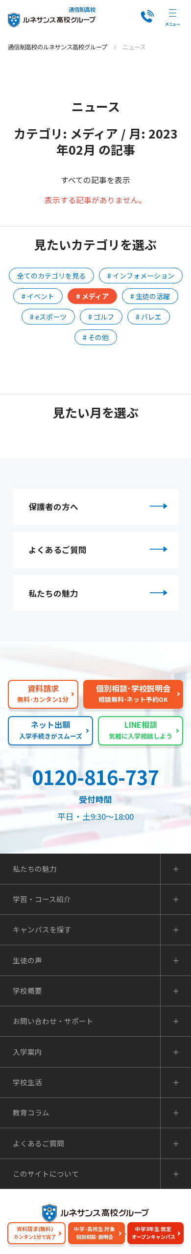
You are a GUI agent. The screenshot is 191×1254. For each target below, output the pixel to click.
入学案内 (27, 1052)
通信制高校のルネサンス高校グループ (57, 47)
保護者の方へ (53, 506)
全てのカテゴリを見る (51, 275)
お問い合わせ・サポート (53, 1021)
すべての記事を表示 (95, 179)
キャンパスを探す (42, 929)
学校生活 (27, 1082)
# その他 (96, 337)
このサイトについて (46, 1174)
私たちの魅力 (53, 593)
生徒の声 (27, 960)
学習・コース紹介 (42, 899)
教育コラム (31, 1112)
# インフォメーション (140, 275)
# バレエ (149, 317)
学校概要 (27, 991)
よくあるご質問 (57, 550)
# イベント (38, 296)
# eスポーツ (48, 317)
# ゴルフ (101, 317)
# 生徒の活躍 (150, 296)
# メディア (92, 296)
